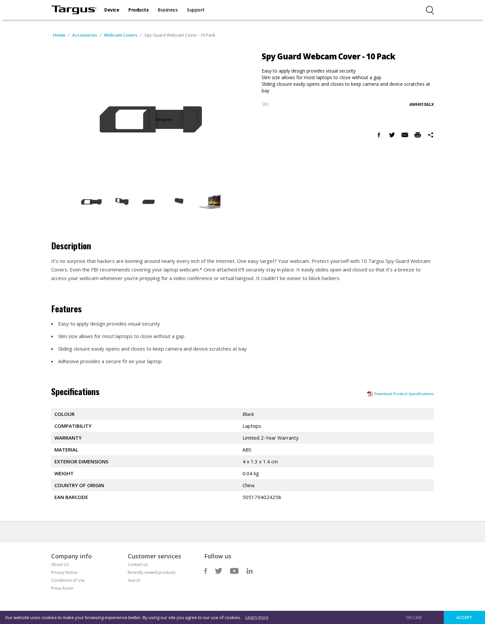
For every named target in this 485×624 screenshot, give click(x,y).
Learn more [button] (257, 617)
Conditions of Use (68, 580)
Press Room (62, 588)
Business (168, 10)
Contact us (137, 564)
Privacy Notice (64, 572)
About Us (60, 564)
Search (134, 580)
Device (111, 10)
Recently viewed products (152, 572)
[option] (91, 202)
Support (196, 10)
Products (138, 10)
